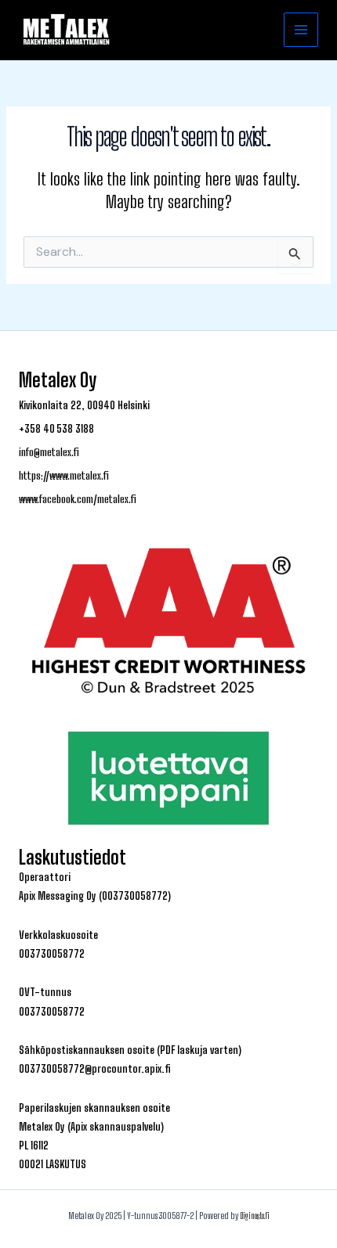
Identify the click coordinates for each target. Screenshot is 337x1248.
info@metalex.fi (49, 452)
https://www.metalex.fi (64, 475)
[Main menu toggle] (301, 30)
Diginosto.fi (255, 1215)
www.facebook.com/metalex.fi (77, 499)
